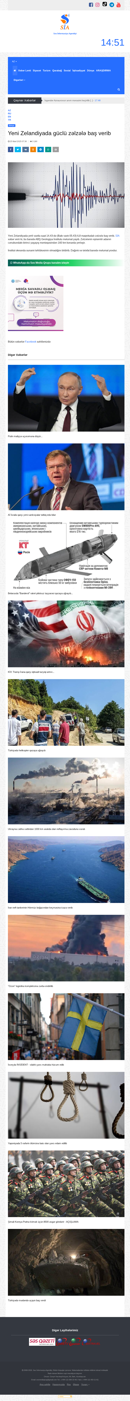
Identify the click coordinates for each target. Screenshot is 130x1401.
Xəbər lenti (24, 70)
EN (9, 116)
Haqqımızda (58, 1384)
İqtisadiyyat (78, 70)
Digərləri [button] (19, 80)
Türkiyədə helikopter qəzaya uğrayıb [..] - (68, 100)
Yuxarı (84, 1384)
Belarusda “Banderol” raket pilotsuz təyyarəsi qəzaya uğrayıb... (40, 593)
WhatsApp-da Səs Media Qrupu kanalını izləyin (41, 262)
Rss (69, 1384)
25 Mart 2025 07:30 (18, 141)
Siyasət (37, 70)
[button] (119, 89)
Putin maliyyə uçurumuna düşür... (25, 436)
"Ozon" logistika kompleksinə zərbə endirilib (30, 986)
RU (9, 113)
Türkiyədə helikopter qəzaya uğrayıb (27, 750)
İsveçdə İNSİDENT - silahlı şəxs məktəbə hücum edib (36, 1064)
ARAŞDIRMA (103, 70)
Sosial (67, 70)
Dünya (90, 70)
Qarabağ (57, 70)
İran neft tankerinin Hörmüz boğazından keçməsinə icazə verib (40, 907)
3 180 (34, 141)
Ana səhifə (45, 1384)
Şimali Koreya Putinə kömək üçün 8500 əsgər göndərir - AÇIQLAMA (43, 1221)
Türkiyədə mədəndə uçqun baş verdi (27, 1300)
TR (9, 120)
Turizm (46, 70)
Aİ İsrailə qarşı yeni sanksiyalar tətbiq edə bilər (32, 515)
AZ (14, 61)
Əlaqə (76, 1384)
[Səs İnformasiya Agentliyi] (65, 22)
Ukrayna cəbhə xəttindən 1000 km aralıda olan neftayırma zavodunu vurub (46, 829)
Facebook (30, 341)
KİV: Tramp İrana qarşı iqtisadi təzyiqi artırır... (31, 672)
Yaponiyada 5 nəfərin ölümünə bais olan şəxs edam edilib (37, 1143)
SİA (117, 235)
